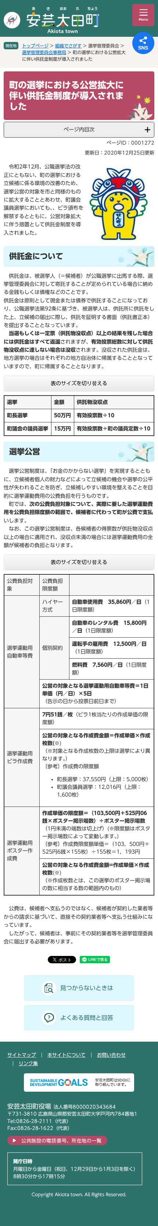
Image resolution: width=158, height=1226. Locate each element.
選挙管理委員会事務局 (44, 52)
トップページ (35, 45)
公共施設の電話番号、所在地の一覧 (61, 1140)
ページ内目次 (79, 129)
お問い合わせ (111, 1055)
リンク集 (28, 1063)
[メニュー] (143, 15)
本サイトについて (66, 1055)
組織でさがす (68, 45)
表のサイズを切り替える (79, 383)
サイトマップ (21, 1055)
